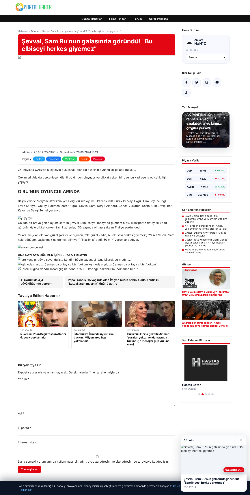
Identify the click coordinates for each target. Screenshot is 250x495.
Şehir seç (192, 50)
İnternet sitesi (27, 442)
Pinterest (97, 159)
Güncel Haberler (91, 18)
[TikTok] (186, 93)
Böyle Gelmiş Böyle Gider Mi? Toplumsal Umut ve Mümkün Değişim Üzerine (206, 218)
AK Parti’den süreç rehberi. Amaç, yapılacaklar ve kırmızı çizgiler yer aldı (206, 227)
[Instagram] (207, 82)
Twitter (39, 159)
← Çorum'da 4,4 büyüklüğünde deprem (36, 281)
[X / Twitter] (196, 82)
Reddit (84, 159)
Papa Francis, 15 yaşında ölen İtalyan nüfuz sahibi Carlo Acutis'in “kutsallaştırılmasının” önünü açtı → (113, 281)
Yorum (23, 379)
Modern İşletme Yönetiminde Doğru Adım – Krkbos (205, 251)
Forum (138, 18)
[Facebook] (186, 82)
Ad (21, 413)
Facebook (53, 159)
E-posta (24, 428)
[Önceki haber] (216, 118)
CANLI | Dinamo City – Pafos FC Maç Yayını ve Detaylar (205, 234)
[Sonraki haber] (224, 118)
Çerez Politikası (159, 18)
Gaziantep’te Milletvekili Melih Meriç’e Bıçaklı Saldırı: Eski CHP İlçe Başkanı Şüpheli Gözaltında (206, 242)
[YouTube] (217, 82)
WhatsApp (70, 159)
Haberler (23, 31)
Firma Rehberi (117, 18)
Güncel (35, 31)
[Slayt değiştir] (199, 394)
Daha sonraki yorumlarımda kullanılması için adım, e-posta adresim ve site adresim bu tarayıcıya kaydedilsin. (93, 461)
